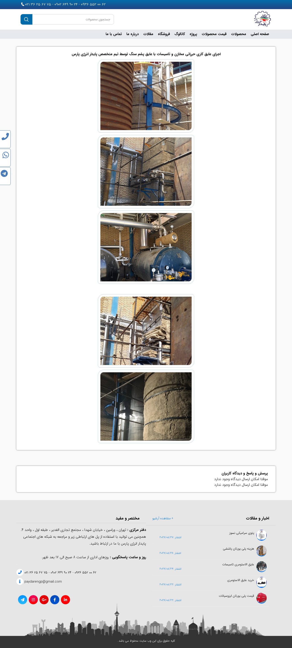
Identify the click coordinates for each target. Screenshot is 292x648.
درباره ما (132, 34)
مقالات (148, 34)
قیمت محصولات (214, 34)
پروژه (193, 34)
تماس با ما (114, 34)
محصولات (238, 34)
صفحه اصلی (260, 34)
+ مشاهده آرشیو (162, 518)
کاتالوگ (180, 34)
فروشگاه (164, 34)
